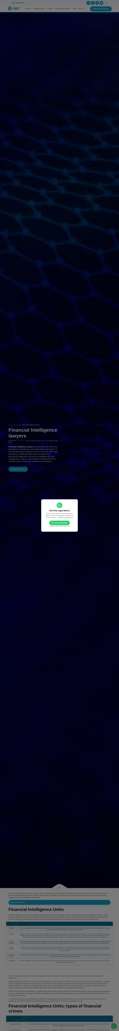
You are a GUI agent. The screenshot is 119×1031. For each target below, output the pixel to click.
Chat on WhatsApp (60, 523)
